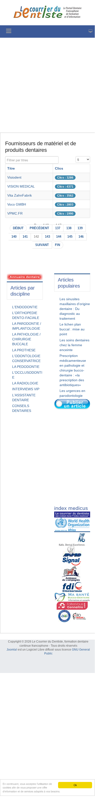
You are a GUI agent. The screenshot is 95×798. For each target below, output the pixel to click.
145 (69, 236)
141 (25, 236)
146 (81, 236)
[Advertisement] (47, 85)
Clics (59, 168)
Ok (75, 785)
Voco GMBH (16, 204)
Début (18, 228)
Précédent (39, 228)
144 (58, 236)
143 (47, 236)
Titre (11, 168)
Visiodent (14, 177)
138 (68, 228)
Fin (57, 245)
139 (80, 228)
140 (14, 236)
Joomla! (12, 649)
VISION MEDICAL (21, 186)
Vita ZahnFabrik (19, 195)
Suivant (42, 245)
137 (57, 228)
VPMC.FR (15, 213)
